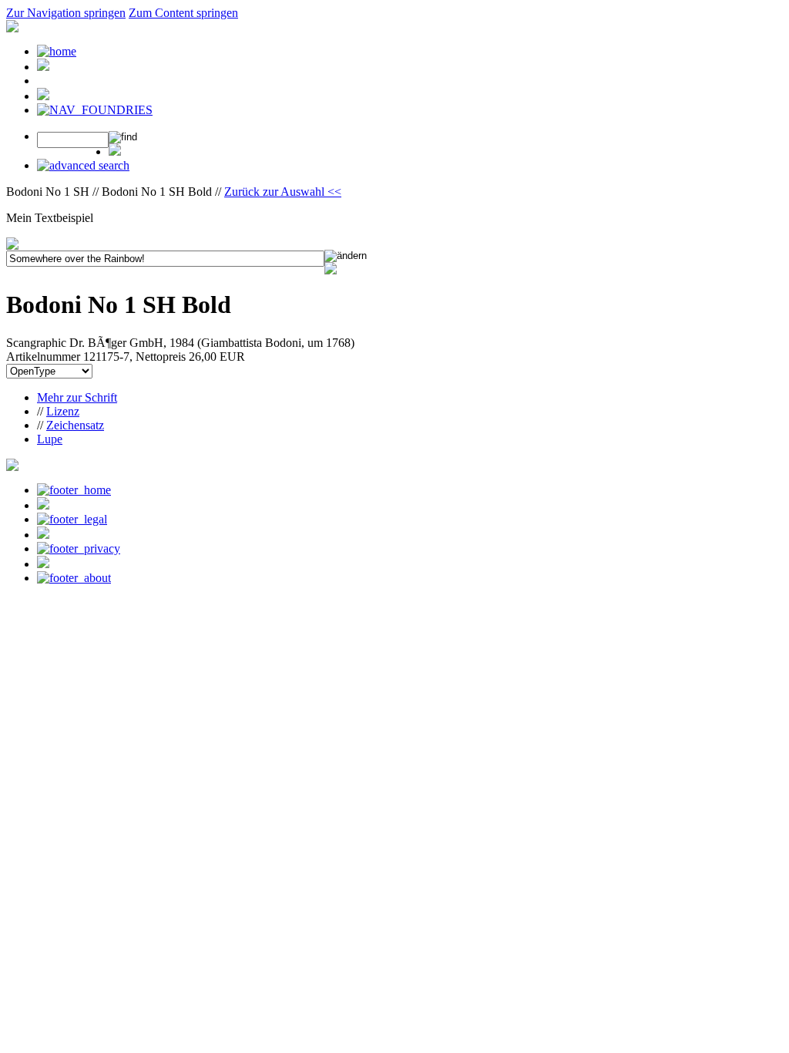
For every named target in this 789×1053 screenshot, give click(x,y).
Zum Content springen (183, 12)
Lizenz (62, 411)
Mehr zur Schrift (77, 397)
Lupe (49, 439)
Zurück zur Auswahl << (282, 191)
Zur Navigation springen (66, 12)
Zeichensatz (75, 425)
